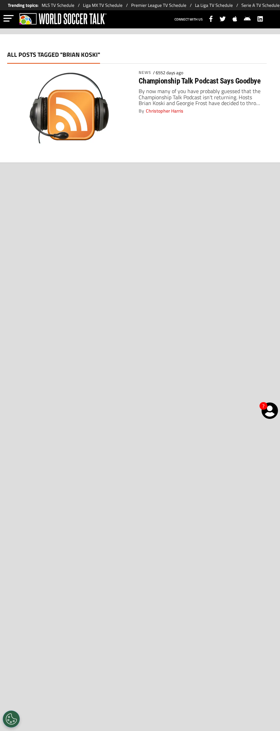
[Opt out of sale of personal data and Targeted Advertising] (11, 719)
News (145, 72)
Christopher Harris (164, 111)
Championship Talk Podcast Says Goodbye (200, 81)
